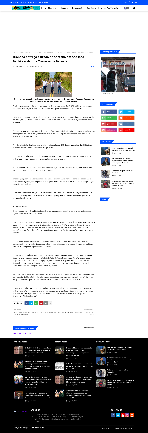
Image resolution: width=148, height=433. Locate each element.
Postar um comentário (22, 333)
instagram (111, 130)
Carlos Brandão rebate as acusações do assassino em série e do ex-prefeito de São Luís (79, 366)
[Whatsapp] (36, 303)
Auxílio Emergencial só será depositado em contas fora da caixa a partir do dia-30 (122, 160)
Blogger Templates (30, 428)
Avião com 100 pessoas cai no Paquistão (122, 172)
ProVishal (43, 428)
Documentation (44, 2)
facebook (110, 112)
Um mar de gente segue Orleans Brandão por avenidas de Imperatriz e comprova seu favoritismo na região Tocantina (38, 380)
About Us (13, 2)
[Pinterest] (41, 303)
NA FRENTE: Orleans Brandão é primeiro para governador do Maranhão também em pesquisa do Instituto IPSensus (37, 365)
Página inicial (18, 52)
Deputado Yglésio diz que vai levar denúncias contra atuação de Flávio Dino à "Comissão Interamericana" (37, 395)
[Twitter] (31, 303)
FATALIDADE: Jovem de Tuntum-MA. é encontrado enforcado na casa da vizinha (123, 183)
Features (64, 8)
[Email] (45, 303)
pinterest (110, 124)
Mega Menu (52, 8)
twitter (128, 112)
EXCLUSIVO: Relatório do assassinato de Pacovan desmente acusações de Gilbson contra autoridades (38, 350)
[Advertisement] (74, 30)
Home (43, 8)
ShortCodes (91, 8)
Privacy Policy (32, 2)
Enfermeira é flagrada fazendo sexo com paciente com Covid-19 (123, 149)
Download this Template (108, 8)
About (110, 428)
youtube (128, 130)
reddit (128, 118)
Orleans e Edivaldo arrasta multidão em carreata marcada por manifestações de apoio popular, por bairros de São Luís (79, 351)
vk (128, 124)
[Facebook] (27, 303)
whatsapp (111, 118)
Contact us (22, 2)
